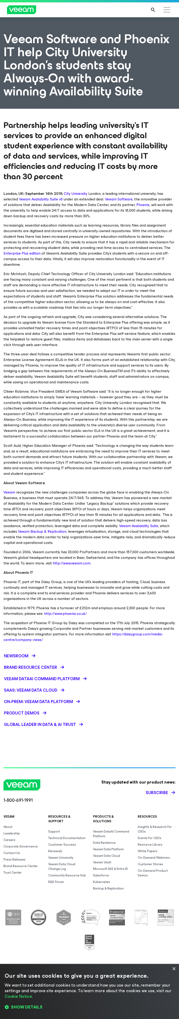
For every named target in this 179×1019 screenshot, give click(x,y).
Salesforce (101, 875)
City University (75, 193)
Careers (9, 840)
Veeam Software (119, 199)
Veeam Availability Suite (138, 526)
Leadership (11, 833)
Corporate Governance (20, 846)
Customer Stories (150, 864)
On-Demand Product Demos (153, 873)
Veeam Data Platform (108, 849)
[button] (89, 1007)
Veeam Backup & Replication (42, 531)
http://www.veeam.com (71, 563)
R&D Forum (56, 882)
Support (54, 831)
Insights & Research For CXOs (155, 829)
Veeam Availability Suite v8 (41, 199)
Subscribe (157, 792)
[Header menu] (167, 10)
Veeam (9, 492)
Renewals (55, 851)
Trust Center (12, 872)
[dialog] (89, 991)
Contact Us (11, 853)
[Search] (153, 10)
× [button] (174, 969)
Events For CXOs (149, 838)
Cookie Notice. (19, 996)
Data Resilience (104, 842)
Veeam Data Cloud (106, 855)
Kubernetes (101, 882)
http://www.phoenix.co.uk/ (65, 613)
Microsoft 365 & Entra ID (110, 869)
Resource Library (150, 844)
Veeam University (60, 857)
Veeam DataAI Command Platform (111, 834)
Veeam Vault (102, 862)
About (7, 827)
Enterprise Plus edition (22, 253)
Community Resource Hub (67, 875)
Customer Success (62, 844)
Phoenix (143, 205)
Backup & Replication (108, 888)
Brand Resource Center (20, 866)
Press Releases (14, 859)
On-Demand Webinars (154, 857)
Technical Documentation (67, 838)
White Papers (147, 851)
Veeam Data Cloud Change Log (61, 866)
